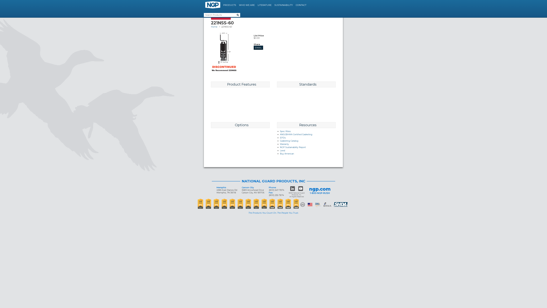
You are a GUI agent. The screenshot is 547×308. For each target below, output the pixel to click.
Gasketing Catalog (289, 141)
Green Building (302, 204)
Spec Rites (285, 131)
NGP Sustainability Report (293, 147)
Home (214, 27)
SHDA (341, 204)
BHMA (327, 204)
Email (258, 47)
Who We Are (247, 5)
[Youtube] (300, 188)
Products (229, 5)
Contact (301, 5)
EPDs (283, 137)
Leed (282, 150)
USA (310, 204)
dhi (318, 205)
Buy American (287, 153)
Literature (265, 5)
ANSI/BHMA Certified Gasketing (296, 134)
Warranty (284, 144)
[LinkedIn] (292, 188)
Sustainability (283, 5)
